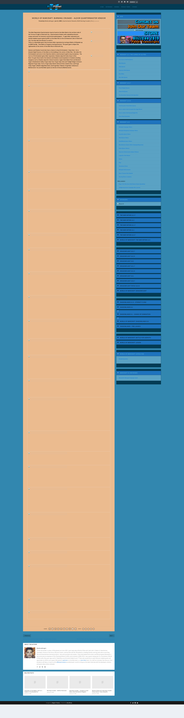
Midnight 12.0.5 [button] (125, 101)
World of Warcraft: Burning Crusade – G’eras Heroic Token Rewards (102, 691)
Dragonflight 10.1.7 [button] (127, 266)
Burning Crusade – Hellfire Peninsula (57, 690)
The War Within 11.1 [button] (127, 230)
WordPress (69, 702)
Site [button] (121, 16)
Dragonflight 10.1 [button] (127, 276)
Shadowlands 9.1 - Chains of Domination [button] (135, 314)
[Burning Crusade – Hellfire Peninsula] (57, 682)
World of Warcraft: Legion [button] (130, 342)
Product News (125, 7)
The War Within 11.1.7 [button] (127, 225)
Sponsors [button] (124, 199)
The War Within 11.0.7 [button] (127, 235)
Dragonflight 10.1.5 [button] (127, 271)
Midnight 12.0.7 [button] (125, 83)
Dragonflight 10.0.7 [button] (127, 281)
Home (102, 7)
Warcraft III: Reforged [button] (128, 373)
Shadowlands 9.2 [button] (126, 307)
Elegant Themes (56, 702)
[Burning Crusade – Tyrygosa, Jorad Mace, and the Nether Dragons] (80, 682)
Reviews (116, 7)
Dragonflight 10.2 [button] (127, 261)
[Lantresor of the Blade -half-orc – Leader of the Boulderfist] (35, 682)
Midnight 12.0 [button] (125, 122)
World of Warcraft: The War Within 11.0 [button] (135, 240)
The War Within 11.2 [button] (127, 220)
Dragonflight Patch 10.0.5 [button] (130, 286)
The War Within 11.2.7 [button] (127, 215)
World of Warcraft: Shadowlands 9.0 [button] (134, 321)
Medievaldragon (49, 21)
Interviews (109, 7)
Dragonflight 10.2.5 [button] (127, 256)
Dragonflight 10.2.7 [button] (127, 251)
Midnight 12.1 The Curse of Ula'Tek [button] (133, 54)
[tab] (138, 17)
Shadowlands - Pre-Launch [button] (130, 326)
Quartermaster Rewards (69, 21)
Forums (134, 7)
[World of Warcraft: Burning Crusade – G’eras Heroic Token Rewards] (102, 682)
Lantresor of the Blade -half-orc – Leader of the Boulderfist (33, 691)
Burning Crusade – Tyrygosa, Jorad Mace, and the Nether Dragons (79, 691)
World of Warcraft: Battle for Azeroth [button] (135, 337)
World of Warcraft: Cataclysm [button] (132, 354)
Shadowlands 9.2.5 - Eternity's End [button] (133, 302)
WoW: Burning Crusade (83, 21)
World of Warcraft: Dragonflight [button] (133, 291)
